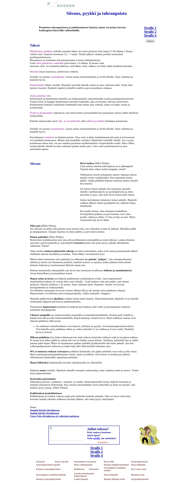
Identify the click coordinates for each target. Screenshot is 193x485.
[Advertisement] (151, 85)
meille (96, 438)
